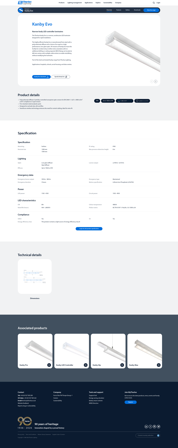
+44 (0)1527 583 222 (30, 398)
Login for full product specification (89, 228)
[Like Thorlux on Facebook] (150, 426)
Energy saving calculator (96, 398)
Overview (109, 10)
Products (27, 9)
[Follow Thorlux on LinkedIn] (146, 426)
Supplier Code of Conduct (58, 434)
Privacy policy (21, 434)
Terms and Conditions (31, 434)
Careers (55, 398)
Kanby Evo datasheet (40, 76)
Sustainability (57, 400)
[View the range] (49, 365)
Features (118, 10)
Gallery (128, 10)
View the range (151, 10)
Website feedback (23, 403)
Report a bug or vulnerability (27, 406)
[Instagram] (154, 426)
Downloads (137, 10)
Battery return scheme (96, 400)
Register (130, 402)
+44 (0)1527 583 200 (26, 395)
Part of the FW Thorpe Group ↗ (62, 395)
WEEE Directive (93, 403)
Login (158, 3)
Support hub (93, 395)
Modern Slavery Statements (44, 434)
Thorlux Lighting (33, 437)
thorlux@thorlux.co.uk (29, 400)
